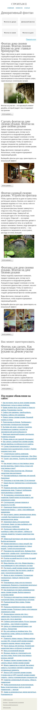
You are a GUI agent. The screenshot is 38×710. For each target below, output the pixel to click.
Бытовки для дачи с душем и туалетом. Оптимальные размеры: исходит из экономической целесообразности (16, 429)
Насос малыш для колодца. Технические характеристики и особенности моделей (17, 647)
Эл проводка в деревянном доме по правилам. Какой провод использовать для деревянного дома (17, 497)
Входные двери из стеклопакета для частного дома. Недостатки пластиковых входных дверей (16, 655)
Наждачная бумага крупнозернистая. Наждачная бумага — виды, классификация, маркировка (18, 509)
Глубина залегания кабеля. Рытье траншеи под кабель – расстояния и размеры (18, 622)
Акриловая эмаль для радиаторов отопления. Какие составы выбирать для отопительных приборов (16, 524)
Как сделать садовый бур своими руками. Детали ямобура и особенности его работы (17, 442)
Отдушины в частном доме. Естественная (19, 480)
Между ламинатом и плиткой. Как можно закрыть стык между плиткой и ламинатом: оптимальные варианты (17, 667)
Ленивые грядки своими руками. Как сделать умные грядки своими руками (16, 661)
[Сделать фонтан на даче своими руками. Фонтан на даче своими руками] (19, 173)
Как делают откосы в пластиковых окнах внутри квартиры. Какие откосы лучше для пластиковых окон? (17, 465)
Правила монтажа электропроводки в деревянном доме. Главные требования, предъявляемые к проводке (16, 490)
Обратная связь (7, 707)
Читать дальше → (7, 114)
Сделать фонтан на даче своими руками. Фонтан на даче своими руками (17, 123)
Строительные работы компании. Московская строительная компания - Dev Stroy (19, 454)
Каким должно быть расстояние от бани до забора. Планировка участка (18, 408)
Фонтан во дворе (10, 22)
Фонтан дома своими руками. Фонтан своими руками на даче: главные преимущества (16, 47)
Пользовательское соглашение (16, 702)
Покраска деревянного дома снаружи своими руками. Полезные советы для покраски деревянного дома (19, 609)
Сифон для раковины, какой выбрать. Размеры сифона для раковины (16, 413)
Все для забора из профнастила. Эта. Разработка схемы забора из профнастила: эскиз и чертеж (17, 633)
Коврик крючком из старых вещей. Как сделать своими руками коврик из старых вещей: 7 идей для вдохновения (16, 546)
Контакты (5, 702)
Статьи (27, 7)
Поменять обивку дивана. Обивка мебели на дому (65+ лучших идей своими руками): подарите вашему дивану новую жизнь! (18, 640)
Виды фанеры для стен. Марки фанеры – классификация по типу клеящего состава (18, 564)
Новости (19, 7)
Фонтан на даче (28, 33)
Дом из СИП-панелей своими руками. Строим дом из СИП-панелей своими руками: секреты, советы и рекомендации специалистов (19, 674)
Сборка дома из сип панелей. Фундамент (18, 439)
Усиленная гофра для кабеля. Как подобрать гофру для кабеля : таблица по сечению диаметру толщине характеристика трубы (17, 532)
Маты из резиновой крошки (14, 650)
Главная (10, 7)
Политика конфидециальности (10, 705)
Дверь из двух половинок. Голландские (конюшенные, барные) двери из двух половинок (17, 577)
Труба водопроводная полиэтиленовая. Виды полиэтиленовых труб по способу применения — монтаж (17, 687)
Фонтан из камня (10, 33)
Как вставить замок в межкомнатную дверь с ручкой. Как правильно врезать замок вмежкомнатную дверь (18, 516)
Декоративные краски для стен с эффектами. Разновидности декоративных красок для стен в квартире (17, 616)
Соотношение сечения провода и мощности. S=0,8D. (15, 503)
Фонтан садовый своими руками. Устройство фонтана (18, 194)
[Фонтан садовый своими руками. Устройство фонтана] (19, 246)
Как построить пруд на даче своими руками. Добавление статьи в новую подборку (18, 403)
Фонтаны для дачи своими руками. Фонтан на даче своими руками (17, 269)
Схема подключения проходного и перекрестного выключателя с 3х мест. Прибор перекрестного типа (18, 448)
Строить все (19, 4)
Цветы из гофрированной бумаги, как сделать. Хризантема (16, 627)
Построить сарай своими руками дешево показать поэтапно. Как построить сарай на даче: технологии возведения (17, 570)
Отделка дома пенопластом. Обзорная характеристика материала (17, 472)
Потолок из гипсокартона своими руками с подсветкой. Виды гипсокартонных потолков (18, 598)
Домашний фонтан (28, 22)
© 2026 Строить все (8, 699)
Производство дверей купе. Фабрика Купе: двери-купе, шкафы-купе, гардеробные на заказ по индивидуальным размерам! (19, 553)
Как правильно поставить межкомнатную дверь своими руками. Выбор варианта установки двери (17, 592)
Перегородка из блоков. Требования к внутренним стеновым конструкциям (16, 423)
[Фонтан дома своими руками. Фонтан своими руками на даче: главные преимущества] (19, 93)
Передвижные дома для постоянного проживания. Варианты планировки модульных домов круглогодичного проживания (19, 585)
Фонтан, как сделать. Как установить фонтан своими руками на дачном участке (17, 348)
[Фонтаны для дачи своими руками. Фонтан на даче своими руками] (19, 320)
